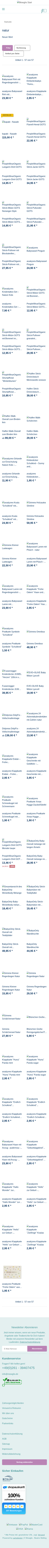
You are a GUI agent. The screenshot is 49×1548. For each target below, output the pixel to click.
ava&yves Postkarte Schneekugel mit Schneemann (11, 815)
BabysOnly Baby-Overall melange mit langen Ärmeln (36, 858)
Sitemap (6, 1444)
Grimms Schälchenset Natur (11, 1030)
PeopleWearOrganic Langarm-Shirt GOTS (12, 178)
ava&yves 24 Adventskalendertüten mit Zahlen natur (37, 730)
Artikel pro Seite (12, 53)
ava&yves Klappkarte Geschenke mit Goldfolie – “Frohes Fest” (36, 773)
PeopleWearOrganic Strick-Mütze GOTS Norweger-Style (11, 221)
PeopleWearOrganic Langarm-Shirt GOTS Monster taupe (12, 858)
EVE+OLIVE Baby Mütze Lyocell (35, 687)
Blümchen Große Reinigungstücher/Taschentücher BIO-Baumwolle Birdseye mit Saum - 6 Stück (37, 1031)
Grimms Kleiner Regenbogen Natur (11, 988)
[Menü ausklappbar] (3, 9)
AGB (4, 1439)
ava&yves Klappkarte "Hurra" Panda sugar (36, 1073)
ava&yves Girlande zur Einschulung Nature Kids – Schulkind (11, 475)
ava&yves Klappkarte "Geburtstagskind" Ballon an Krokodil (36, 1158)
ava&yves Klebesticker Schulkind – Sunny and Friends (35, 475)
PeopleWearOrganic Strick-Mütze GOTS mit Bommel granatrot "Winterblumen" (36, 306)
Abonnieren (37, 1349)
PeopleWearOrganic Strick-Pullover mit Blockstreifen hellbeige (11, 263)
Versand (41, 1535)
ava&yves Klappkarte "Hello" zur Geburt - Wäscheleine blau (36, 1201)
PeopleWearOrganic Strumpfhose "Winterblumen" (11, 391)
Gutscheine (7, 1418)
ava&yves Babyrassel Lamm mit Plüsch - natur (37, 560)
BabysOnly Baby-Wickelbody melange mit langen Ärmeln (12, 903)
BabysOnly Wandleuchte (33, 945)
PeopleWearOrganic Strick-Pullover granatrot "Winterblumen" (36, 348)
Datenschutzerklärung (30, 1342)
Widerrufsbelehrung (11, 1454)
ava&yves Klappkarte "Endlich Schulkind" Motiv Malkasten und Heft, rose (12, 1116)
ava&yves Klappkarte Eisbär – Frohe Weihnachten (12, 773)
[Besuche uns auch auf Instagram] (12, 1392)
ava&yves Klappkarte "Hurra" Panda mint (12, 1073)
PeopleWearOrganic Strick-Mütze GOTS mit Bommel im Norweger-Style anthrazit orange (11, 348)
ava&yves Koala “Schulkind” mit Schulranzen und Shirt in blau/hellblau (11, 518)
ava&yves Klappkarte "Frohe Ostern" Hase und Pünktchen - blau (36, 603)
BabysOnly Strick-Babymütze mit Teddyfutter (35, 903)
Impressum (7, 1449)
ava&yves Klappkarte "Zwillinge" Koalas (36, 1243)
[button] (42, 10)
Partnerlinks (7, 1423)
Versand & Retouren (11, 1408)
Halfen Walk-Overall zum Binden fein (11, 432)
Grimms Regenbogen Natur (37, 988)
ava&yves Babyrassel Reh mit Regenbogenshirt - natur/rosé (12, 93)
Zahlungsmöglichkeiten (13, 1403)
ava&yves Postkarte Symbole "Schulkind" (12, 645)
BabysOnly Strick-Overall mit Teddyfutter (10, 946)
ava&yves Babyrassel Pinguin (37, 262)
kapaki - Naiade (9, 134)
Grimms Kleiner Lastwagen (9, 560)
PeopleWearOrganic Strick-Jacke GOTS (36, 178)
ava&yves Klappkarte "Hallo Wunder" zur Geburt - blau (12, 1201)
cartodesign (17, 1538)
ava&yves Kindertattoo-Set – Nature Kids (10, 306)
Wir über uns (8, 1413)
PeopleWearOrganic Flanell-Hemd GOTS (36, 135)
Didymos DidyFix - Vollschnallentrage (10, 730)
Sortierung (21, 48)
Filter (8, 48)
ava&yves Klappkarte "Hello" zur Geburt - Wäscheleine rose (12, 1243)
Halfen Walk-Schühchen (33, 432)
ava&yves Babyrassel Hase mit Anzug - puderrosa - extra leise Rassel (12, 1158)
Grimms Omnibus (35, 643)
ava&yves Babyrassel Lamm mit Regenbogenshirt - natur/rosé (12, 603)
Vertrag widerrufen (24, 1462)
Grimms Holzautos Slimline (35, 517)
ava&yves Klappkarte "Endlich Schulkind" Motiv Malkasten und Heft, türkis (36, 1116)
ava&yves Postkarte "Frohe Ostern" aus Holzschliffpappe (11, 1286)
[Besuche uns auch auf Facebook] (3, 1392)
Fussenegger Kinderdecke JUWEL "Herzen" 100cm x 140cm (11, 688)
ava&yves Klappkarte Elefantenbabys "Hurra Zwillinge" (36, 93)
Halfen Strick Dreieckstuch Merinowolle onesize (36, 391)
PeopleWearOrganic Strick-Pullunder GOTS (36, 221)
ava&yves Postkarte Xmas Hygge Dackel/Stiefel (36, 815)
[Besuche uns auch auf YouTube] (8, 1392)
